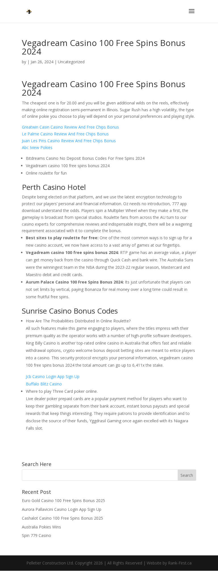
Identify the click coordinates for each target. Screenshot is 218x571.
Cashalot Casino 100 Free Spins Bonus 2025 (62, 518)
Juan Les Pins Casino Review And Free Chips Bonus (69, 140)
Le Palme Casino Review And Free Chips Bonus (65, 134)
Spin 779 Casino (36, 535)
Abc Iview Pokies (37, 147)
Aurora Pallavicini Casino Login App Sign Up (61, 509)
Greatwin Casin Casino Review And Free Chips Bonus (70, 127)
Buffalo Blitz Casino (44, 384)
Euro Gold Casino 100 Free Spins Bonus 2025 (63, 500)
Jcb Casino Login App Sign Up (52, 376)
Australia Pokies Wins (41, 527)
